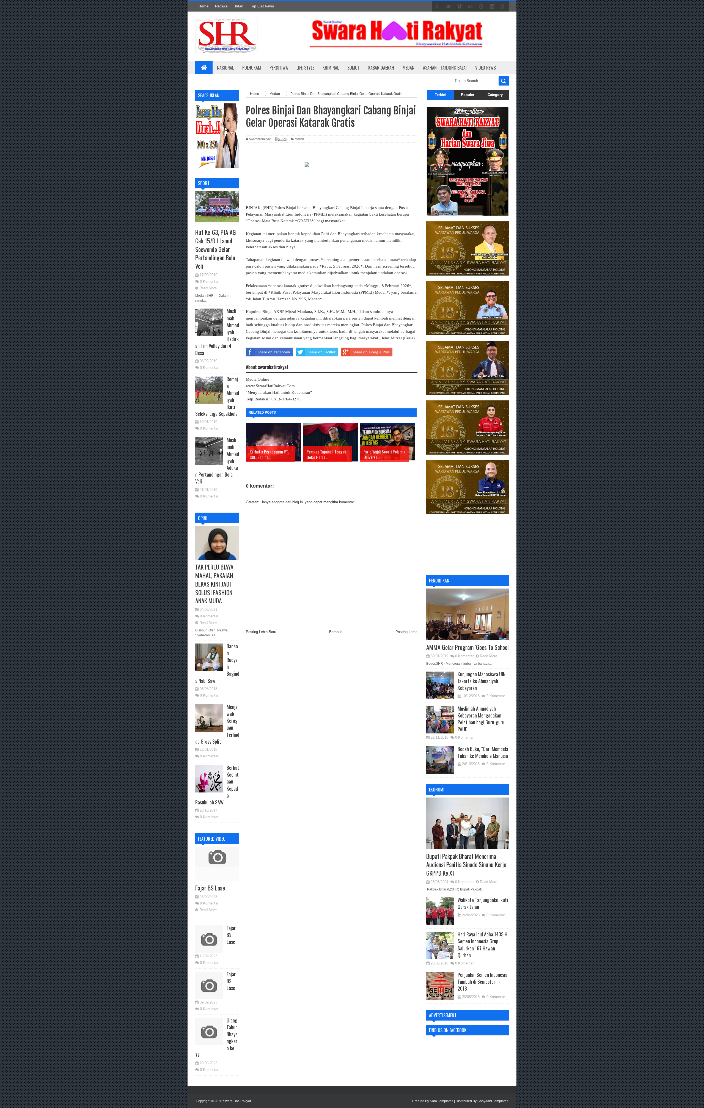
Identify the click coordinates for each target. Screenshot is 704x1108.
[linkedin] (492, 6)
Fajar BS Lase (210, 887)
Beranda (335, 632)
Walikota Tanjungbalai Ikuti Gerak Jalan (483, 903)
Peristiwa (279, 67)
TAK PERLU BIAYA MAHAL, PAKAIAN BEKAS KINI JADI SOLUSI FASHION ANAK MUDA (214, 583)
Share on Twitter (321, 352)
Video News (485, 67)
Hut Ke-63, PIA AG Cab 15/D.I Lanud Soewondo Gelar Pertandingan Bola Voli (215, 249)
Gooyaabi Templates (492, 1101)
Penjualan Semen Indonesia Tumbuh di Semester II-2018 (482, 981)
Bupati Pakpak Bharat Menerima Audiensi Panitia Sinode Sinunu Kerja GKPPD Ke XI (466, 865)
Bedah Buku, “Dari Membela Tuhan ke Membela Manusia (483, 752)
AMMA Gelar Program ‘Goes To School (467, 647)
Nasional (225, 67)
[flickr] (470, 6)
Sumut (353, 67)
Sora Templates (441, 1101)
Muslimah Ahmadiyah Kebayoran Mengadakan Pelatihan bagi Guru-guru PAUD (481, 719)
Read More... (209, 288)
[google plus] (503, 6)
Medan (408, 67)
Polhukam (251, 67)
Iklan (239, 6)
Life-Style (305, 67)
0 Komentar (209, 281)
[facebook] (437, 6)
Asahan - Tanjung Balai (445, 67)
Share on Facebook (273, 352)
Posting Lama (406, 632)
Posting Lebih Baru (261, 632)
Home (203, 6)
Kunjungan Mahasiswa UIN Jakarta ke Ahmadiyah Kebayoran (481, 680)
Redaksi (222, 6)
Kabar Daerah (381, 67)
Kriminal (331, 67)
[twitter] (448, 6)
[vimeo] (459, 6)
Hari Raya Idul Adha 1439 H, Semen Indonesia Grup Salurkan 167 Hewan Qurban (483, 945)
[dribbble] (481, 6)
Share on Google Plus (371, 352)
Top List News (262, 6)
